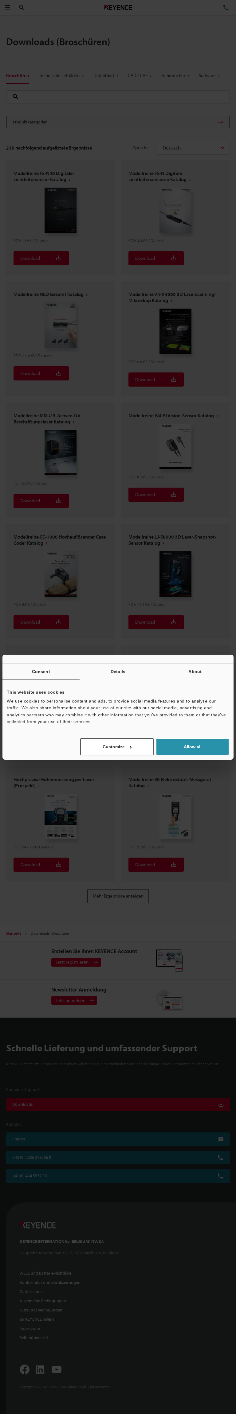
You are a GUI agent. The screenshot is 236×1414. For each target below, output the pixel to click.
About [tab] (195, 671)
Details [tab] (118, 671)
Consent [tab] (41, 671)
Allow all (193, 746)
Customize (114, 746)
